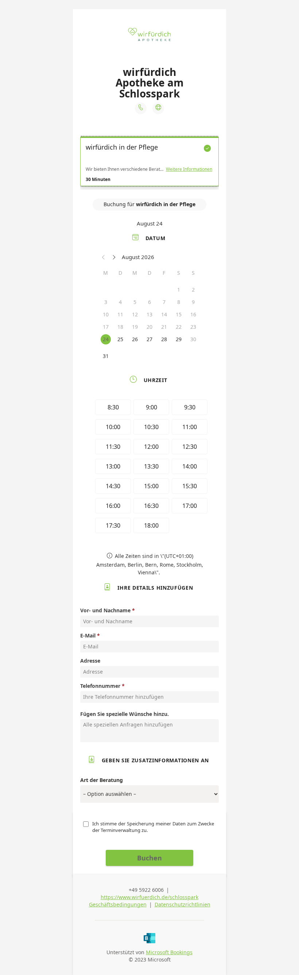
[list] (149, 163)
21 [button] (164, 326)
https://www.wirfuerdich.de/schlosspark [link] (149, 897)
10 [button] (106, 314)
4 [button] (120, 301)
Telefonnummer (100, 685)
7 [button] (164, 301)
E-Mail (88, 635)
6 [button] (149, 301)
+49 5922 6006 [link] (146, 889)
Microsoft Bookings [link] (169, 952)
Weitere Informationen (189, 169)
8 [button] (178, 301)
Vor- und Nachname (105, 610)
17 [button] (106, 326)
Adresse (90, 660)
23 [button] (193, 326)
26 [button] (135, 339)
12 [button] (135, 314)
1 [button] (178, 289)
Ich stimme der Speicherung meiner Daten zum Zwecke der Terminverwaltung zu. (153, 826)
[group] (149, 467)
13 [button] (149, 314)
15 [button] (179, 314)
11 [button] (120, 314)
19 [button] (135, 326)
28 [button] (164, 339)
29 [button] (179, 339)
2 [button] (193, 289)
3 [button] (105, 301)
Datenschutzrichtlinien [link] (182, 904)
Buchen (149, 857)
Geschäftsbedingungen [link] (118, 904)
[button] (103, 257)
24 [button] (106, 339)
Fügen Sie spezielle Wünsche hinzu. (124, 713)
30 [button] (193, 339)
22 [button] (179, 326)
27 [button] (149, 339)
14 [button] (164, 314)
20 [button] (149, 326)
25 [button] (120, 339)
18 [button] (120, 326)
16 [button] (193, 314)
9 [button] (193, 301)
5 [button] (134, 301)
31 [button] (106, 355)
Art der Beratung (101, 779)
